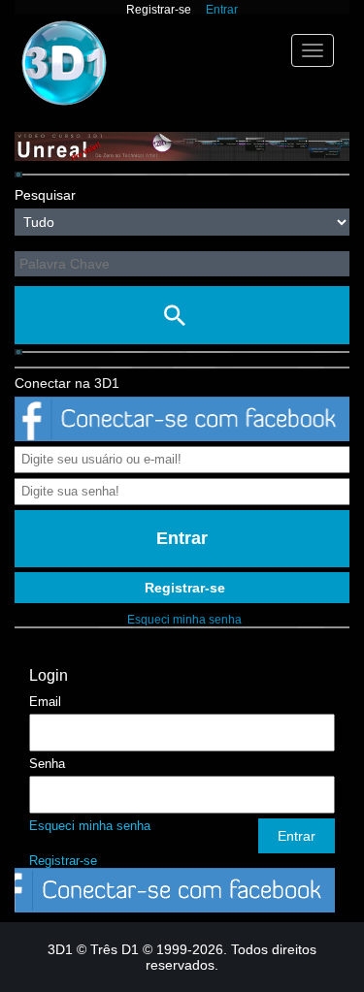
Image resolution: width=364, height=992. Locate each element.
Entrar (222, 9)
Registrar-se (158, 9)
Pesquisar (45, 195)
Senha (47, 763)
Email (45, 701)
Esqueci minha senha (184, 619)
